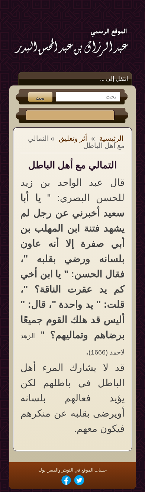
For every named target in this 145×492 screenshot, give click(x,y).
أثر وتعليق (73, 138)
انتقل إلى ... (114, 78)
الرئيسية (111, 138)
